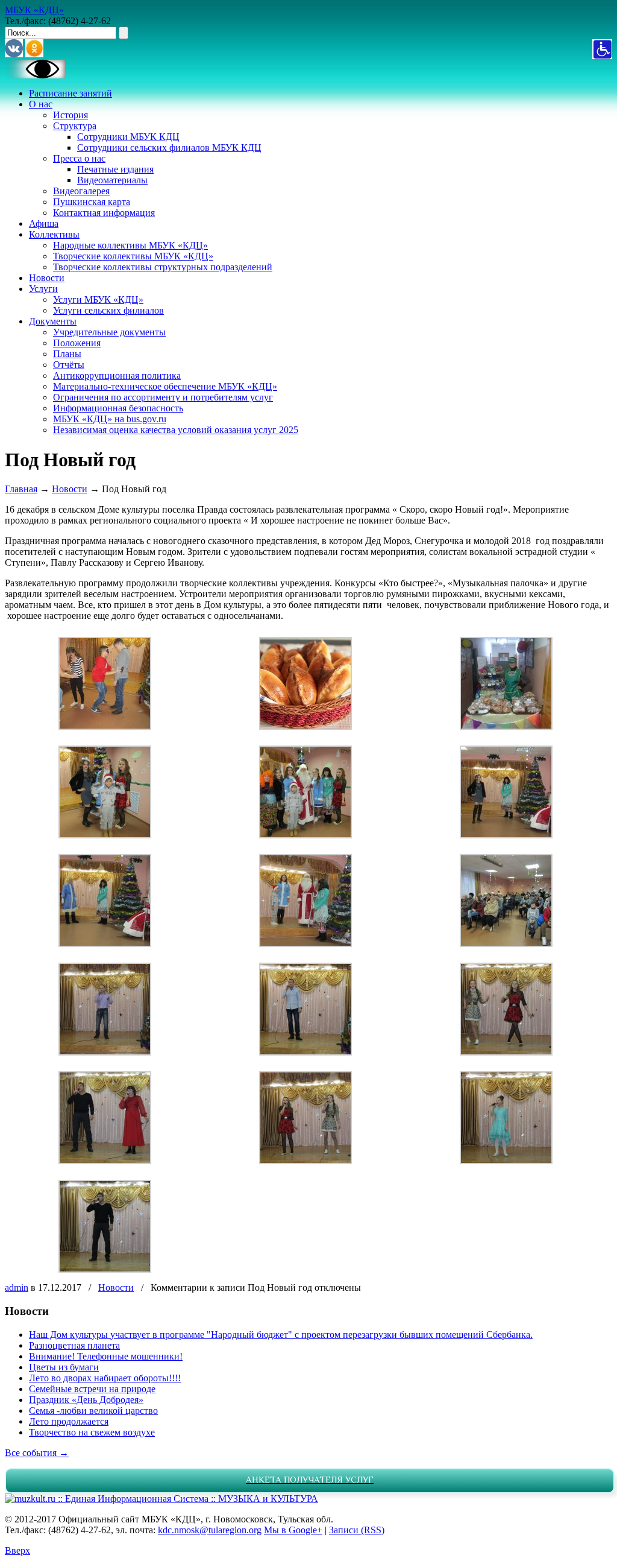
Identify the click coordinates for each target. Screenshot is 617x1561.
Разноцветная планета (74, 1345)
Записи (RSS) (356, 1530)
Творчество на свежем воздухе (92, 1432)
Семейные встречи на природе (92, 1389)
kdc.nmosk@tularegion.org (210, 1530)
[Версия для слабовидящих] (35, 75)
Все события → (37, 1453)
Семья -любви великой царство (93, 1410)
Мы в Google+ (293, 1530)
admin (16, 1287)
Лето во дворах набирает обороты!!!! (105, 1378)
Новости (69, 489)
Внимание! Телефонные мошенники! (106, 1356)
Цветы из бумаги (64, 1367)
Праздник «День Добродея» (86, 1400)
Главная (21, 489)
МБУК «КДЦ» (34, 10)
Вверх (17, 1550)
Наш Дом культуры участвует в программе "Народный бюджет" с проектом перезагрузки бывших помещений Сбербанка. (281, 1334)
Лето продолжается (68, 1421)
